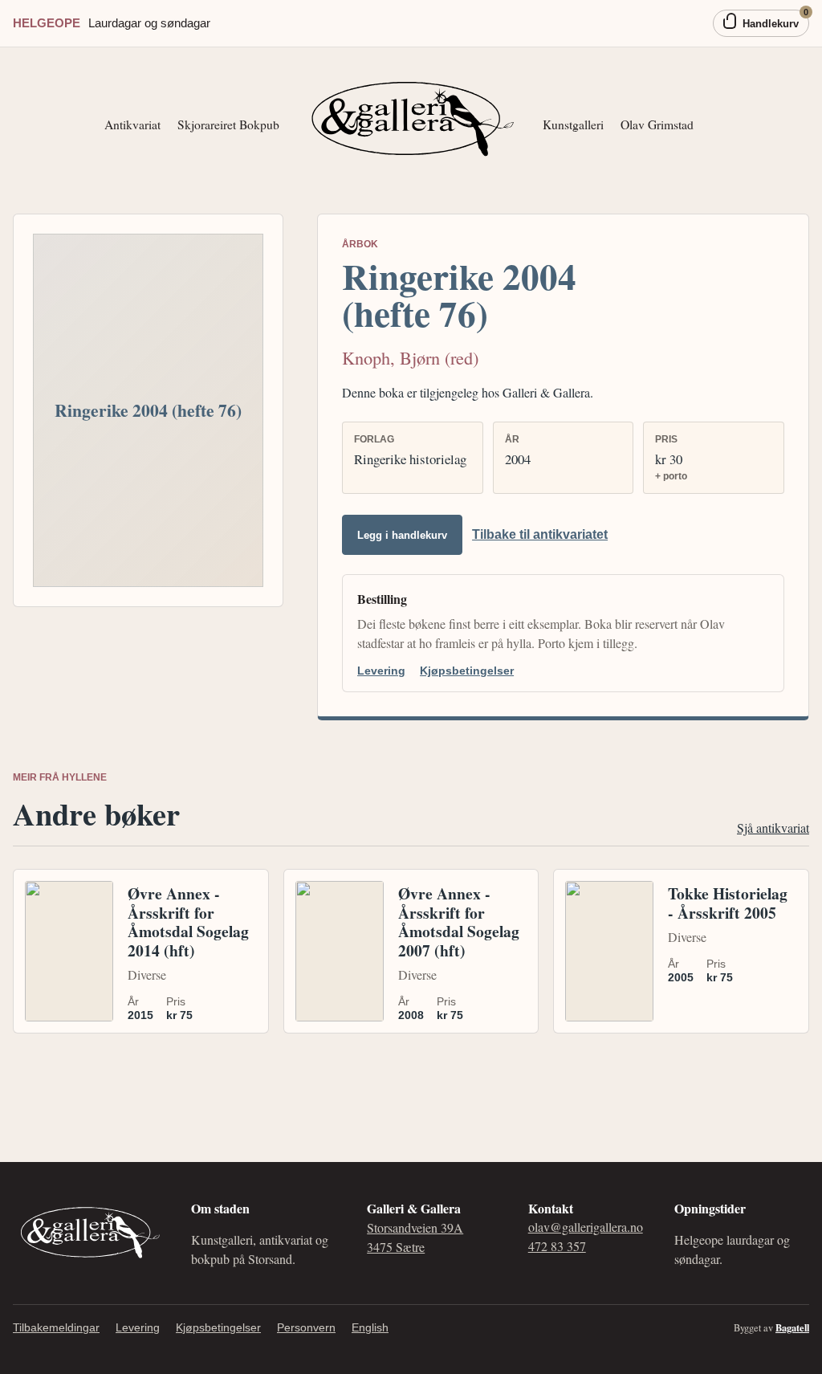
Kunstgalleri (573, 124)
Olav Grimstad (657, 124)
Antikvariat (132, 124)
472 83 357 (557, 1245)
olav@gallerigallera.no (585, 1226)
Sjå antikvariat (773, 827)
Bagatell (792, 1327)
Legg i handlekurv (402, 535)
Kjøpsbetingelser (467, 670)
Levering (381, 670)
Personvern (306, 1327)
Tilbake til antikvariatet (540, 534)
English (370, 1327)
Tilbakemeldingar (56, 1327)
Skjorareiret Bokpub (228, 124)
